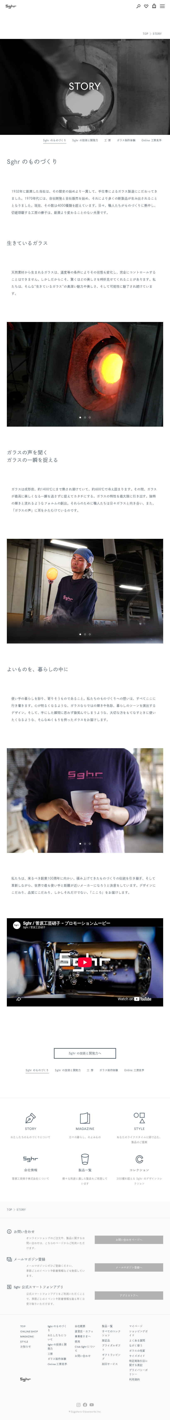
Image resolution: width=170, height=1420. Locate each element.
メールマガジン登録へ (129, 1267)
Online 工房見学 (152, 140)
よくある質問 (137, 1341)
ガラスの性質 (137, 1351)
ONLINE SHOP (29, 1332)
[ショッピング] (154, 6)
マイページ (135, 1326)
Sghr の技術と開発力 (85, 140)
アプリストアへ (129, 1295)
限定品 (106, 1341)
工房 (108, 140)
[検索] (138, 6)
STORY (157, 33)
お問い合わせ (83, 1356)
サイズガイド (137, 1356)
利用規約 (134, 1380)
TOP (145, 33)
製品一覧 (107, 1326)
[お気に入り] (146, 6)
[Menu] (162, 6)
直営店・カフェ (84, 1332)
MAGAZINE (27, 1337)
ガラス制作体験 (126, 140)
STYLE (24, 1342)
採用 (77, 1342)
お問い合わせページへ (129, 1240)
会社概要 (80, 1326)
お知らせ (25, 1347)
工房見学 (57, 1364)
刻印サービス (110, 1364)
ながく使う (135, 1346)
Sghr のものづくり (54, 140)
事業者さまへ (83, 1337)
